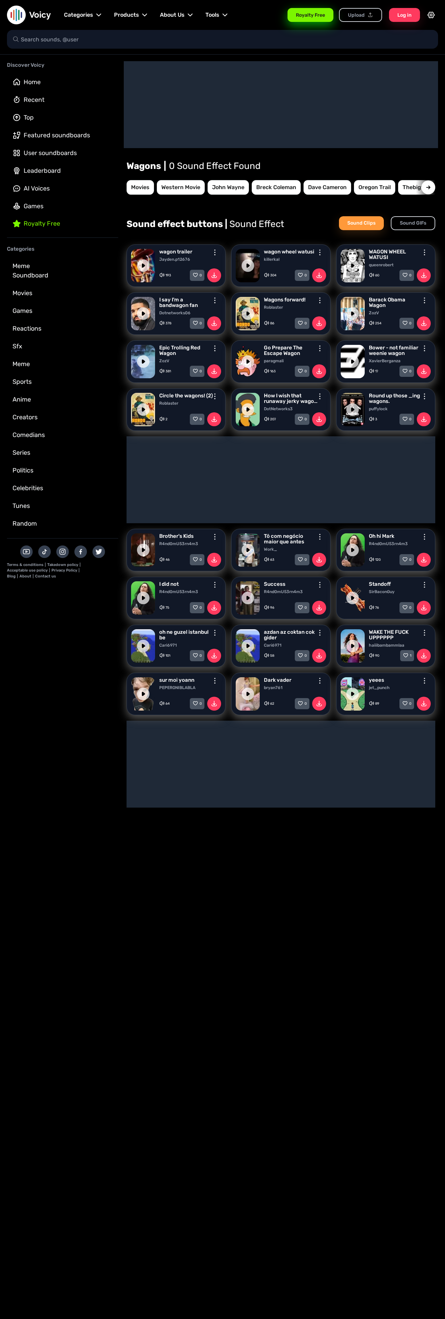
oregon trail (374, 187)
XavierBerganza (384, 360)
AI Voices (37, 188)
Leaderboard (42, 171)
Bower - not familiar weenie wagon (393, 350)
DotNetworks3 (278, 408)
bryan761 (273, 687)
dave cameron (327, 187)
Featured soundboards (57, 135)
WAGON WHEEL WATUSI (387, 254)
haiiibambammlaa (386, 645)
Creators (25, 417)
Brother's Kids (176, 536)
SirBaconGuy (382, 591)
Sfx (17, 346)
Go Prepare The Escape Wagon (283, 350)
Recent (34, 100)
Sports (22, 382)
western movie (180, 187)
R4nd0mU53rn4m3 (178, 543)
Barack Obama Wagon (387, 302)
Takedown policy (62, 565)
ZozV (374, 312)
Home (32, 82)
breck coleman (276, 187)
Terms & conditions (25, 565)
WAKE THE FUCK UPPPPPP (388, 634)
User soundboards (50, 153)
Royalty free (42, 223)
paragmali (274, 360)
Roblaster (273, 307)
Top (29, 117)
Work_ (270, 549)
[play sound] (143, 265)
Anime (22, 399)
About (25, 576)
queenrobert (381, 264)
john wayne (228, 187)
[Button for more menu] (214, 252)
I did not (169, 584)
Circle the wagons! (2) (186, 395)
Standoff (380, 584)
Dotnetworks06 (175, 312)
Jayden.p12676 (174, 259)
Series (21, 452)
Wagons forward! (285, 299)
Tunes (21, 506)
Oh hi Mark (381, 536)
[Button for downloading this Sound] (214, 275)
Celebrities (28, 488)
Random (25, 523)
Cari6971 (168, 645)
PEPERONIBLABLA (177, 687)
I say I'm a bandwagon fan (178, 302)
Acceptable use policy (27, 570)
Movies (22, 293)
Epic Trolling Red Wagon (179, 350)
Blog (11, 576)
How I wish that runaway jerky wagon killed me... (290, 398)
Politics (23, 470)
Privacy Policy (64, 570)
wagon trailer (175, 251)
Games (33, 206)
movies (140, 187)
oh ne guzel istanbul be (184, 634)
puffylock (378, 408)
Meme (21, 364)
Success (274, 584)
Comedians (29, 435)
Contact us (45, 576)
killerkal (272, 259)
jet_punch (379, 687)
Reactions (27, 328)
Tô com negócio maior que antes (284, 538)
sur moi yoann (176, 680)
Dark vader (277, 680)
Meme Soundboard (30, 270)
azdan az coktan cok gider (289, 634)
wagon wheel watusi (289, 251)
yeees (376, 680)
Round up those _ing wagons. (394, 398)
